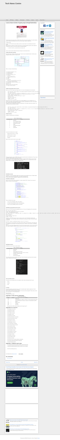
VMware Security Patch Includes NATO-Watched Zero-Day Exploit (49, 59)
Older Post (36, 362)
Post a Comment (9, 358)
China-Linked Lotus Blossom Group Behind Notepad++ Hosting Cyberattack (48, 52)
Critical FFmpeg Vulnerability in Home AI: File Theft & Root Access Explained (49, 32)
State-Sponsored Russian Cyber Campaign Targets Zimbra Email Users (49, 38)
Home (22, 362)
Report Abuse (43, 97)
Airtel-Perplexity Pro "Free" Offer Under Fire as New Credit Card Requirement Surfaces (21, 424)
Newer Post (8, 362)
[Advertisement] (30, 12)
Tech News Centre (13, 3)
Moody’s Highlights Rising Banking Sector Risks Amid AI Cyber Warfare (48, 45)
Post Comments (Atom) (23, 364)
